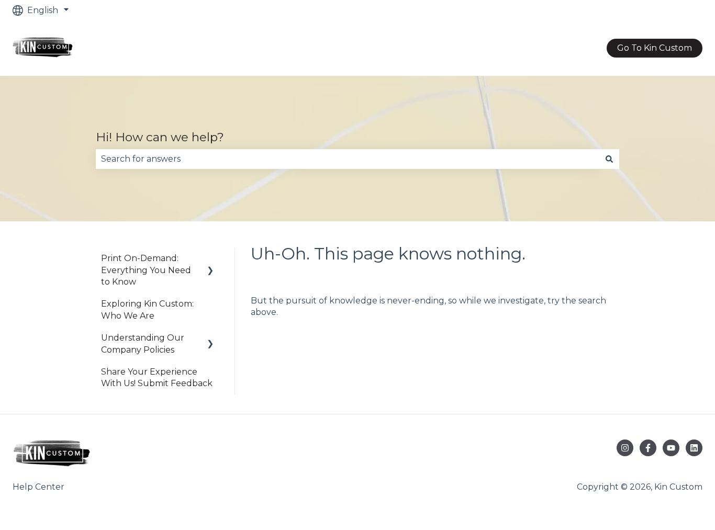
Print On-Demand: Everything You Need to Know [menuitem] (146, 270)
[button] (210, 259)
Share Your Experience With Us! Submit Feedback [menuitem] (157, 377)
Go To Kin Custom (654, 48)
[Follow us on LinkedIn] (694, 447)
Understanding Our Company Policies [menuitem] (142, 343)
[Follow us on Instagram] (625, 447)
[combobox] (347, 159)
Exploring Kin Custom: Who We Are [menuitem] (147, 309)
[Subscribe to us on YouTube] (671, 447)
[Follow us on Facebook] (648, 447)
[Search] (609, 159)
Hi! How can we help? (160, 137)
